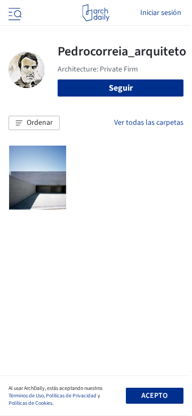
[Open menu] (13, 12)
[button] (34, 123)
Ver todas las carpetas (148, 122)
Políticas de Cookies (30, 403)
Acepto (154, 395)
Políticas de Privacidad (71, 395)
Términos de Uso (26, 395)
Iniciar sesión (160, 13)
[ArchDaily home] (95, 12)
